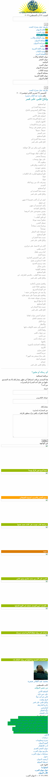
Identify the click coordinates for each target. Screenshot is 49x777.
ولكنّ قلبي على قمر (40, 702)
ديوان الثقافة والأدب (38, 38)
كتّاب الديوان (43, 773)
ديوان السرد (40, 32)
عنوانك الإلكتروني (42, 398)
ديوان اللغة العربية (38, 49)
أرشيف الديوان (42, 759)
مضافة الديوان (40, 41)
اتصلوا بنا (44, 767)
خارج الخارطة (42, 705)
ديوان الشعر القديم (41, 748)
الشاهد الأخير (43, 691)
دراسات (45, 738)
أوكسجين (44, 708)
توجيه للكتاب (40, 51)
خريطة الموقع (42, 762)
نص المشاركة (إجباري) (40, 410)
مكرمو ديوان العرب (40, 751)
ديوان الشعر (40, 35)
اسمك (46, 389)
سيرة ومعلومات (42, 740)
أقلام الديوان (40, 30)
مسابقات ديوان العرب (39, 754)
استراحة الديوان (39, 43)
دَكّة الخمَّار (44, 710)
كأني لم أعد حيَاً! (42, 697)
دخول (46, 757)
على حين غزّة (43, 694)
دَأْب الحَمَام (44, 713)
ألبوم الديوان (43, 743)
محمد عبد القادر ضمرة (33, 96)
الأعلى (46, 735)
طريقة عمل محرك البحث (38, 27)
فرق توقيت (43, 700)
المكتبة (42, 46)
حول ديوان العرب (41, 770)
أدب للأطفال (43, 746)
